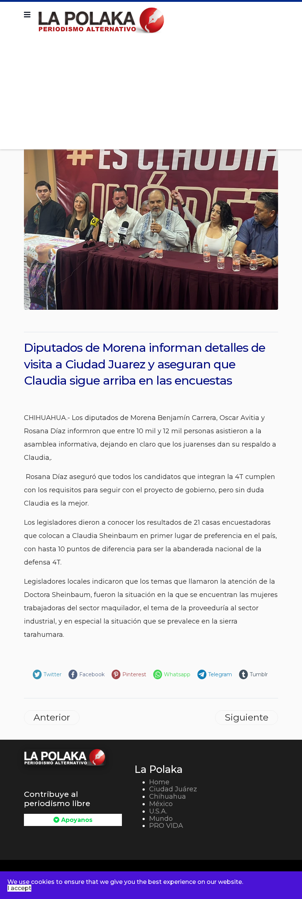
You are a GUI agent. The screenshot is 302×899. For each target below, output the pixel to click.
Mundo (161, 819)
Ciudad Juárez (173, 789)
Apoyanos (75, 819)
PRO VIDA (166, 826)
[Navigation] (27, 14)
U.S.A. (158, 811)
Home (159, 782)
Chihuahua (167, 796)
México (161, 804)
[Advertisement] (151, 88)
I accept (19, 888)
